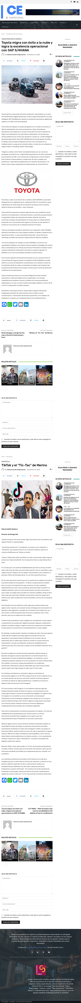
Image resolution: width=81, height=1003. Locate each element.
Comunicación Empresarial (16, 54)
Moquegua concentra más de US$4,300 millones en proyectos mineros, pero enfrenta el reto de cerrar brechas (10, 380)
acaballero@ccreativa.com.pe (36, 947)
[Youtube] (74, 1)
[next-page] (6, 389)
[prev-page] (2, 389)
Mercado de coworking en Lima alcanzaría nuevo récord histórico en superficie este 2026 (71, 106)
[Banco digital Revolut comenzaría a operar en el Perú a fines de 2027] (59, 95)
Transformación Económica (14, 34)
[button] (77, 25)
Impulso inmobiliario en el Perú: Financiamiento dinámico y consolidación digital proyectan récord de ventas (27, 380)
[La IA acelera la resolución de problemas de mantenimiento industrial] (44, 375)
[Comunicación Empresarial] (3, 54)
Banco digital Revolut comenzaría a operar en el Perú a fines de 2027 (71, 97)
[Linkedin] (77, 1)
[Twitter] (43, 952)
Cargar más (66, 112)
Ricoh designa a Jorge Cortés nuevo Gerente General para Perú (13, 335)
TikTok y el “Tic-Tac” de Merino (41, 333)
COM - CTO (44, 379)
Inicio (3, 34)
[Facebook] (71, 1)
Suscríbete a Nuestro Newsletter (67, 46)
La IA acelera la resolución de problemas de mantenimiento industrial (44, 382)
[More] (44, 61)
